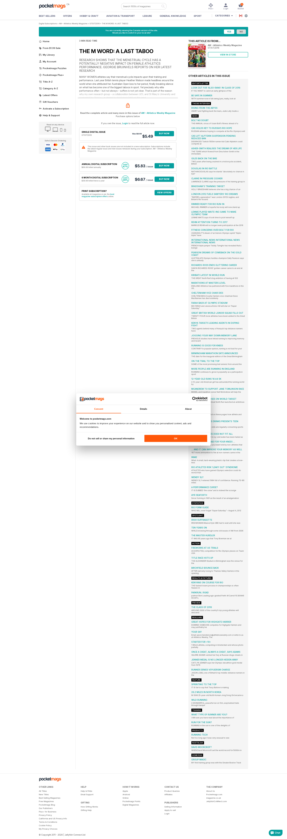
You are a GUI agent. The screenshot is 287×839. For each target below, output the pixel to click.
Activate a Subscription (56, 108)
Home (46, 41)
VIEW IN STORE (228, 54)
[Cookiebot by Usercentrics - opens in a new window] (194, 399)
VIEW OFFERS (164, 192)
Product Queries (172, 791)
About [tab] (188, 409)
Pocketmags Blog (47, 805)
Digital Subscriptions (48, 23)
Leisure (147, 16)
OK (175, 438)
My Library (49, 54)
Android (126, 794)
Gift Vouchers (50, 101)
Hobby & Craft (89, 16)
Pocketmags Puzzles (55, 68)
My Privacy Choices (48, 829)
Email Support (87, 794)
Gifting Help (86, 810)
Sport (198, 16)
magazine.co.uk (213, 798)
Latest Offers (50, 95)
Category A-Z (50, 88)
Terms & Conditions (48, 822)
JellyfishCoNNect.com (216, 801)
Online (126, 798)
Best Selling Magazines (49, 798)
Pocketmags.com (214, 794)
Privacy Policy (45, 815)
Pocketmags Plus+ (53, 75)
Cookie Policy (45, 825)
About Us (210, 791)
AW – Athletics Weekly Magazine (73, 23)
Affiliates (168, 794)
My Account (49, 61)
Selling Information (173, 807)
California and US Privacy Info (53, 818)
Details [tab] (143, 409)
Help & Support (51, 115)
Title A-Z (48, 81)
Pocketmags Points (131, 801)
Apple (125, 791)
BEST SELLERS (47, 16)
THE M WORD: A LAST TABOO (115, 23)
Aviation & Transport (120, 16)
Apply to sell (170, 810)
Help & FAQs (86, 791)
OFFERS (67, 16)
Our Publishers (46, 808)
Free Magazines (46, 801)
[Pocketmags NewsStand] (54, 6)
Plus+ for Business (47, 811)
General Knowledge (173, 16)
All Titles (43, 791)
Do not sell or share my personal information (111, 438)
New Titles (44, 794)
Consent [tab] (98, 409)
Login (125, 123)
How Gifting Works (89, 807)
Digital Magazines (131, 805)
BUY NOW (164, 133)
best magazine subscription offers (98, 195)
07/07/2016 (95, 23)
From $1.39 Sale (52, 48)
